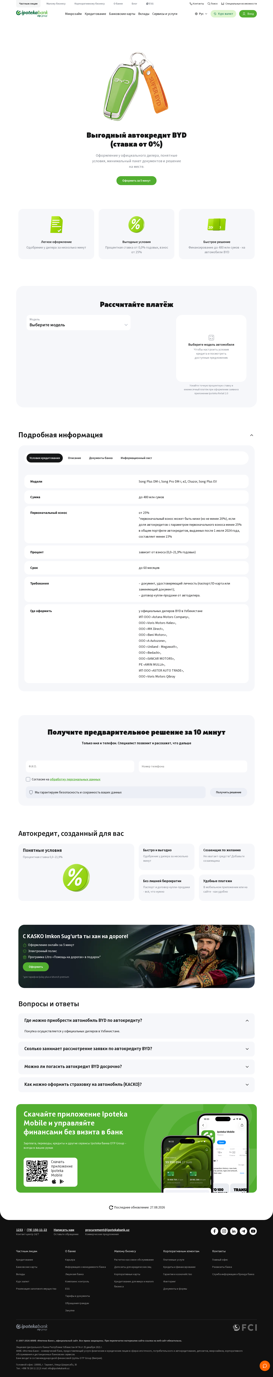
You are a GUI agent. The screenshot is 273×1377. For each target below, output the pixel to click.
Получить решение (228, 792)
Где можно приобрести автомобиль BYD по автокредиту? (83, 1021)
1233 (19, 1230)
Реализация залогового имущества (36, 1289)
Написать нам (64, 1230)
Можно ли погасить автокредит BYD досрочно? (73, 1067)
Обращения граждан (77, 1303)
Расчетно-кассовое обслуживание (134, 1260)
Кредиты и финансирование (179, 1267)
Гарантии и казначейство (177, 1274)
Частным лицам (28, 4)
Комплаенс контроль (77, 1281)
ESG (151, 4)
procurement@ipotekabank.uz (107, 1230)
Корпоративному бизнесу (89, 4)
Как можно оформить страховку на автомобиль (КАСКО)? (83, 1085)
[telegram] (243, 1231)
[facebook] (214, 1231)
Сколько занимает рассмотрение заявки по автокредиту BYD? (88, 1049)
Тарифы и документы (77, 1296)
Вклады (143, 14)
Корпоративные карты (127, 1274)
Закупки (69, 1310)
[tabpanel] (136, 579)
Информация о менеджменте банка (85, 1267)
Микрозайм (73, 14)
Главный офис (220, 1260)
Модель (35, 319)
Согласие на (66, 779)
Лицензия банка (74, 1274)
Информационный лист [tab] (136, 458)
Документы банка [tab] (101, 458)
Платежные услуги (173, 1260)
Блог (134, 4)
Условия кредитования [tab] (45, 458)
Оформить (36, 967)
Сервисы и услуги (164, 14)
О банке (118, 4)
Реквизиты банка (222, 1267)
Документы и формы (175, 1289)
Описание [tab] (74, 458)
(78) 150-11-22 (37, 1230)
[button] (79, 326)
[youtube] (253, 1231)
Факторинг (169, 1281)
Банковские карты (122, 14)
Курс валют (22, 1281)
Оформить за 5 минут (136, 181)
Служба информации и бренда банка (233, 1274)
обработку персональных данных (75, 779)
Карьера (70, 1260)
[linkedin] (234, 1231)
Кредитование (95, 14)
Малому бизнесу (56, 4)
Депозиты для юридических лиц (132, 1267)
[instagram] (224, 1231)
